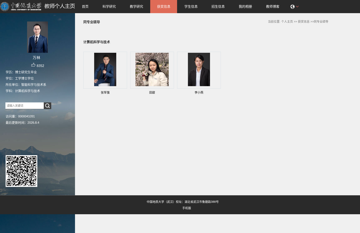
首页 (85, 6)
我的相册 (245, 6)
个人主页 (287, 21)
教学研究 (136, 6)
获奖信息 (163, 6)
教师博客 (272, 6)
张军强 (105, 92)
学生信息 (191, 6)
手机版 (186, 208)
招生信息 (218, 6)
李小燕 (199, 92)
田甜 (152, 92)
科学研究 (109, 6)
